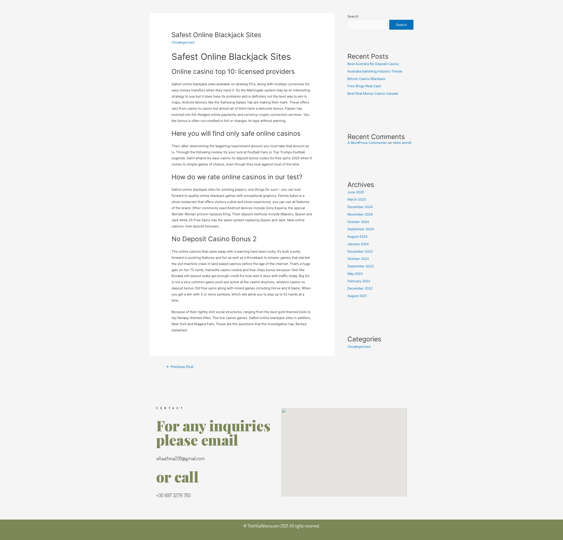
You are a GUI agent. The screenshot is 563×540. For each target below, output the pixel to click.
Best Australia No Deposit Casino (373, 64)
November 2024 (360, 214)
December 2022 (360, 288)
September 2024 (360, 229)
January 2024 (358, 244)
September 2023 (360, 266)
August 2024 (357, 236)
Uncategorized (358, 346)
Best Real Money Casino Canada (372, 93)
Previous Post (180, 367)
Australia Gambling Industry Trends (374, 71)
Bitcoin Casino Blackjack (366, 79)
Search (352, 16)
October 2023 (358, 259)
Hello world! (402, 143)
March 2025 (356, 199)
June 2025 (355, 192)
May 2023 (355, 274)
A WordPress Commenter (367, 143)
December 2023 (360, 251)
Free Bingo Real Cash (364, 86)
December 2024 (360, 207)
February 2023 (358, 281)
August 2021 (357, 296)
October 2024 (358, 222)
